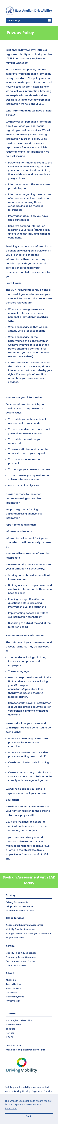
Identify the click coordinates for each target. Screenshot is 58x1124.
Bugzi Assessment (15, 937)
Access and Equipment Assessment (25, 924)
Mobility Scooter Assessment (21, 929)
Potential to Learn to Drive (20, 910)
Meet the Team (14, 988)
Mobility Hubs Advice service (21, 952)
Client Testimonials (16, 965)
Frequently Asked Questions (21, 957)
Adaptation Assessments (19, 906)
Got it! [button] (29, 1116)
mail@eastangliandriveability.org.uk (28, 846)
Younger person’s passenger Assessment (28, 933)
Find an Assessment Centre (20, 961)
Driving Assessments (17, 902)
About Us (11, 979)
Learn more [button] (11, 1108)
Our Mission (12, 992)
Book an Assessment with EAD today (29, 880)
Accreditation (13, 984)
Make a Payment (15, 996)
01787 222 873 (13, 1045)
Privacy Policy (13, 1000)
